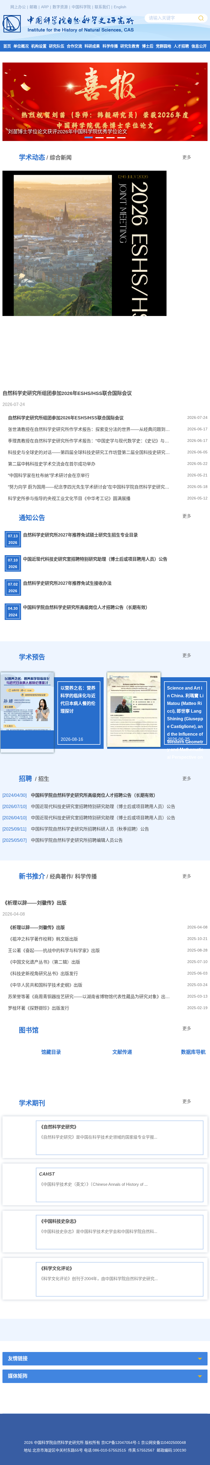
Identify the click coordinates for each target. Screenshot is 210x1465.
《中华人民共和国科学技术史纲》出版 (45, 985)
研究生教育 (129, 46)
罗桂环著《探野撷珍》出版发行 (38, 1008)
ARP (45, 7)
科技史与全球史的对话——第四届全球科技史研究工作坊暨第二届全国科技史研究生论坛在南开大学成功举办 (90, 452)
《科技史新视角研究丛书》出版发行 (43, 973)
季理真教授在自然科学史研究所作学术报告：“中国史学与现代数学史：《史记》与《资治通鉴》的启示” (90, 441)
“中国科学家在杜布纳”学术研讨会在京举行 (48, 475)
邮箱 (33, 7)
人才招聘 (181, 46)
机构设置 (38, 46)
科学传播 (110, 46)
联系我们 (102, 7)
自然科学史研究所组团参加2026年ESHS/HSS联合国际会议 (66, 418)
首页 (7, 46)
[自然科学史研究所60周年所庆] (147, 1322)
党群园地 (163, 46)
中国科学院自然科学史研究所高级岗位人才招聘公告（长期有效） (86, 607)
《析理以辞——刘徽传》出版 (36, 927)
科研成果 (92, 46)
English (120, 7)
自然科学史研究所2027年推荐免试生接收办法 (67, 583)
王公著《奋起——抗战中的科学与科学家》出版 (54, 950)
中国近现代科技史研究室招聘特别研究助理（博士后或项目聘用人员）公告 (95, 559)
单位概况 (21, 46)
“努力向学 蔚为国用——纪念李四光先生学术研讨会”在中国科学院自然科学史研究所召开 (90, 487)
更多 (186, 157)
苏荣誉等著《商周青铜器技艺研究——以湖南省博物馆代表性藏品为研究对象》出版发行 (90, 996)
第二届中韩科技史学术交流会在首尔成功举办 (51, 464)
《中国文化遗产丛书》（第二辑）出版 (44, 962)
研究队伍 (56, 46)
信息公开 (199, 46)
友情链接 (18, 1358)
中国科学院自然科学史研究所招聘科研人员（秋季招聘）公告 (90, 829)
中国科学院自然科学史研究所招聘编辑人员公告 (77, 840)
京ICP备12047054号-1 (120, 1442)
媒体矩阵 (18, 1376)
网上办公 (18, 7)
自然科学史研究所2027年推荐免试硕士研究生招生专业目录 (80, 535)
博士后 (147, 46)
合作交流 (74, 46)
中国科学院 (81, 7)
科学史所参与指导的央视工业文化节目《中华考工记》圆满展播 (69, 498)
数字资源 (60, 7)
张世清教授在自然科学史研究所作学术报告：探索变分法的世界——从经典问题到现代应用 (90, 429)
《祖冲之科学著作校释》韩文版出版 (43, 939)
